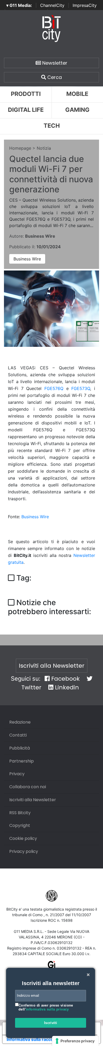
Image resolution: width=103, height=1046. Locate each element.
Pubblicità (19, 748)
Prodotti (26, 93)
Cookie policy (23, 838)
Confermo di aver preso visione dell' (45, 1007)
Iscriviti (50, 1023)
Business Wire (27, 259)
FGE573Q (80, 388)
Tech (52, 125)
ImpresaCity (85, 5)
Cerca (54, 77)
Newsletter (54, 63)
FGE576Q (53, 388)
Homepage (20, 148)
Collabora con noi (27, 787)
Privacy (17, 774)
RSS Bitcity (20, 813)
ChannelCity (52, 5)
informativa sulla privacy (47, 1009)
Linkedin (66, 687)
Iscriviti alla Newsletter (52, 666)
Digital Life (26, 109)
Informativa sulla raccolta (32, 1039)
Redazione (20, 722)
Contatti (18, 735)
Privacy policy (23, 851)
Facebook (65, 679)
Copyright (19, 825)
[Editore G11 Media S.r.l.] (51, 966)
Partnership (21, 761)
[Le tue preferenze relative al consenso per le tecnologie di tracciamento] (75, 1041)
